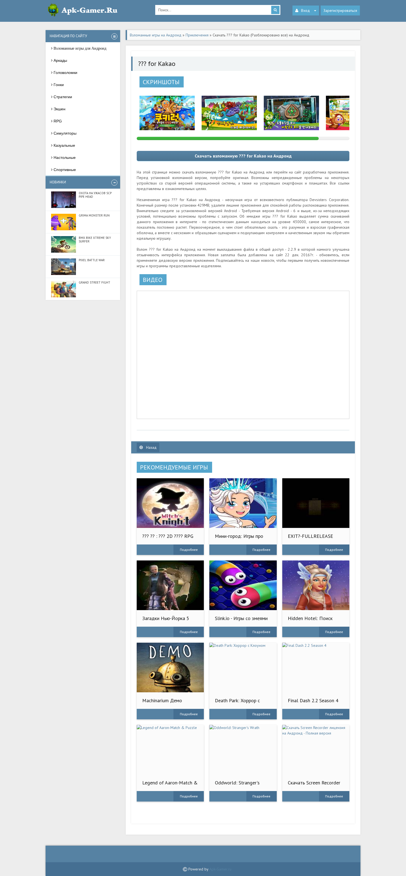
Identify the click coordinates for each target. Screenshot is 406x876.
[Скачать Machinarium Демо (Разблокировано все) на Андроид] (170, 667)
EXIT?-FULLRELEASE (310, 536)
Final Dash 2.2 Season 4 (313, 700)
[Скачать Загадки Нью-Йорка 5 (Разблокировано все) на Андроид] (170, 585)
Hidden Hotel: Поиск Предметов (310, 621)
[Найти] (275, 10)
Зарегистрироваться (340, 10)
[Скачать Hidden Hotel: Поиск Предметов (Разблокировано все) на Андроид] (315, 585)
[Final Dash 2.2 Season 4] (315, 667)
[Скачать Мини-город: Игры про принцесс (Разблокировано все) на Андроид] (242, 503)
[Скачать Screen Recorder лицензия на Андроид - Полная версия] (315, 749)
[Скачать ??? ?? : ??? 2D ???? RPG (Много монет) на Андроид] (170, 503)
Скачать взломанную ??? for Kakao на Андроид (243, 156)
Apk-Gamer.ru (220, 869)
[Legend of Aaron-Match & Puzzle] (170, 749)
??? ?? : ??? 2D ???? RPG (167, 536)
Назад (151, 447)
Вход (305, 10)
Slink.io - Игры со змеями (241, 618)
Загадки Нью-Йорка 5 (165, 618)
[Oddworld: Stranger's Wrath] (242, 749)
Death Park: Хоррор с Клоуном (237, 703)
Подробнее (189, 550)
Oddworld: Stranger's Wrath (237, 785)
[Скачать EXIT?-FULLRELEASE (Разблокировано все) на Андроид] (315, 503)
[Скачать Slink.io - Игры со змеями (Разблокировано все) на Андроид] (242, 585)
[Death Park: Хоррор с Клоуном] (242, 667)
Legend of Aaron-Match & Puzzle (170, 785)
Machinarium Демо (162, 700)
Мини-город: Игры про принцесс (239, 539)
